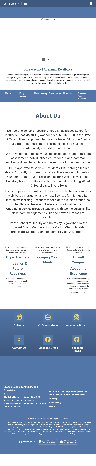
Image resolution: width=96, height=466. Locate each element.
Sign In (52, 407)
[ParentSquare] (27, 442)
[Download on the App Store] (68, 442)
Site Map (53, 398)
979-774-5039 (14, 407)
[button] (11, 3)
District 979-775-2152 (21, 400)
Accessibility (55, 402)
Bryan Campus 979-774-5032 (32, 403)
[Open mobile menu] (91, 3)
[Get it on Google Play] (47, 442)
